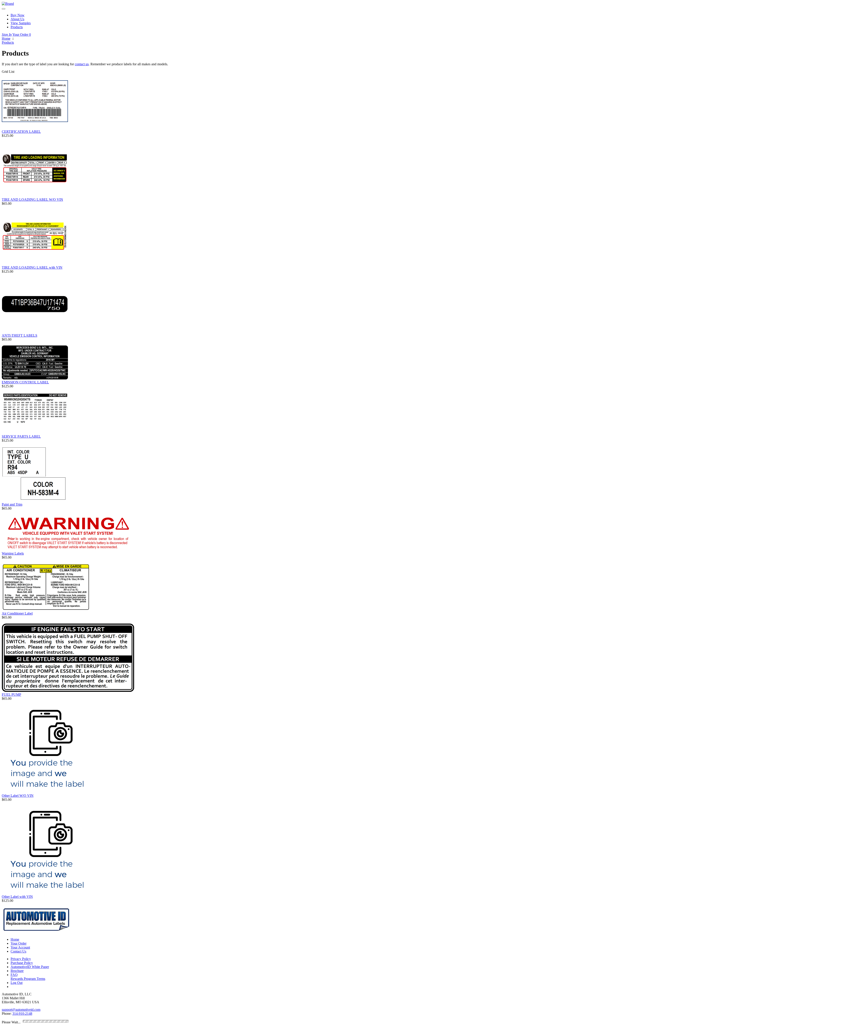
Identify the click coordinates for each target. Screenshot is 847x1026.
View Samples (21, 23)
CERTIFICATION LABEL (21, 131)
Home (15, 939)
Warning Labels (13, 553)
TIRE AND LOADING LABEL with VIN (32, 267)
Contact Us (18, 951)
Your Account (20, 947)
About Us (17, 19)
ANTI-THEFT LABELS (19, 335)
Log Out (16, 983)
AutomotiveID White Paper (30, 967)
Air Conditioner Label (17, 613)
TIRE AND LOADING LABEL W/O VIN (32, 199)
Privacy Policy (21, 959)
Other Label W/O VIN (18, 795)
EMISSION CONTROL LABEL (25, 382)
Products (17, 27)
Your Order (21, 34)
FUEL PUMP (11, 694)
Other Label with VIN (17, 896)
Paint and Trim (12, 504)
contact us (82, 64)
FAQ (14, 975)
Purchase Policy (22, 963)
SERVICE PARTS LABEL (21, 436)
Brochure (17, 971)
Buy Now (17, 15)
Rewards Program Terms (28, 979)
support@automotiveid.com (21, 1009)
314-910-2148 (22, 1013)
